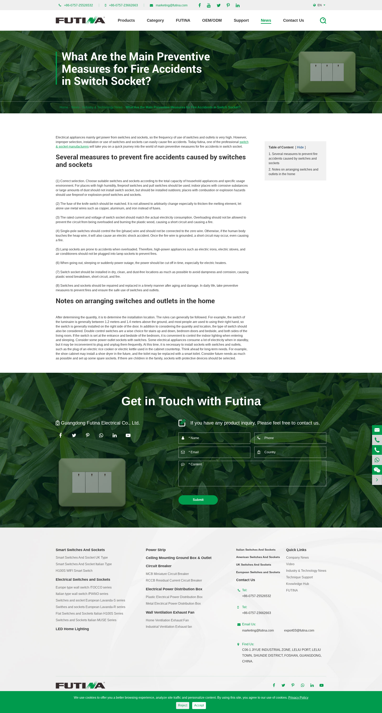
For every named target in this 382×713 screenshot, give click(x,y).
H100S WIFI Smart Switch (74, 570)
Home (64, 107)
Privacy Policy (298, 697)
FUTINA (183, 20)
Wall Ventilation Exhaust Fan (170, 612)
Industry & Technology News (102, 107)
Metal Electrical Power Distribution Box (173, 603)
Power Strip (156, 550)
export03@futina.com (299, 630)
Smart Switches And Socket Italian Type (84, 564)
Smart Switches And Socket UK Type (82, 557)
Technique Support (299, 577)
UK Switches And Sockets (253, 564)
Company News (297, 557)
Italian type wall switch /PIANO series (82, 593)
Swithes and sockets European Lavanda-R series (90, 607)
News (266, 20)
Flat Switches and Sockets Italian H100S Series (89, 613)
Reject (182, 705)
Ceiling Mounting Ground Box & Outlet (178, 558)
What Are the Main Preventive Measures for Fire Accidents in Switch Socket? (183, 107)
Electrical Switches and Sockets (83, 580)
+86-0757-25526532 (78, 5)
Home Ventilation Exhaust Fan (167, 620)
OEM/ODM (212, 20)
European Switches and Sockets (258, 572)
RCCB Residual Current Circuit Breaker (174, 580)
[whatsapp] (377, 460)
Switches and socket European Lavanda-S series (90, 600)
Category (155, 20)
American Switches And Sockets (258, 557)
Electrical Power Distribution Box (174, 589)
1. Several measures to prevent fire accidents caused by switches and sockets (293, 158)
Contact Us (293, 20)
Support (241, 20)
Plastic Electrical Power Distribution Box (174, 597)
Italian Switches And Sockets (256, 549)
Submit (198, 499)
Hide (300, 147)
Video (290, 564)
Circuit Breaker (159, 566)
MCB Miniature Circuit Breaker (167, 574)
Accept (199, 705)
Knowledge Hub (297, 584)
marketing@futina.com (171, 5)
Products (126, 20)
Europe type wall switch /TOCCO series (84, 587)
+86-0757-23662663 (123, 5)
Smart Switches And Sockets (80, 550)
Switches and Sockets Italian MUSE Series (86, 620)
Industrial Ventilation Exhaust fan (169, 626)
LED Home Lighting (72, 629)
